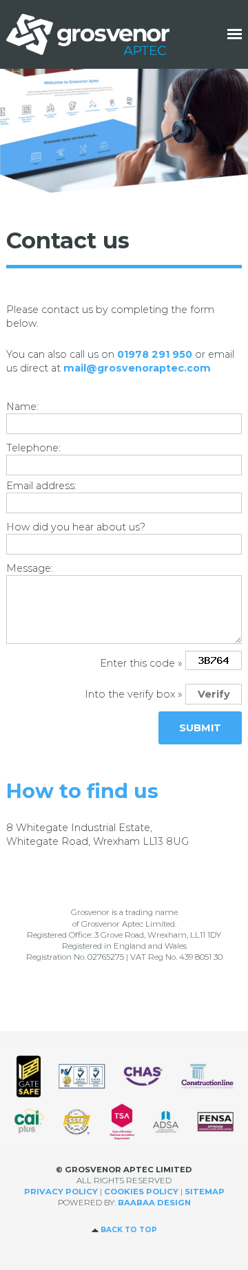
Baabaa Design (154, 1202)
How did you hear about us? (75, 527)
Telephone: (33, 448)
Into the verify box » (134, 694)
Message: (29, 568)
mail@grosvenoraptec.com (137, 368)
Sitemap (205, 1191)
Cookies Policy (141, 1191)
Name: (22, 406)
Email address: (41, 486)
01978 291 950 (154, 354)
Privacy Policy (61, 1191)
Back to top (129, 1229)
